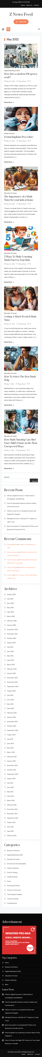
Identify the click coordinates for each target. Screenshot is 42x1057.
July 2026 (10, 599)
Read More (8, 102)
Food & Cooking (12, 872)
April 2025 (10, 660)
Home (23, 5)
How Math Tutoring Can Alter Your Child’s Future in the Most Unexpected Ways (20, 443)
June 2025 (10, 651)
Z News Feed (21, 14)
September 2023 (12, 730)
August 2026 (11, 594)
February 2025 (12, 669)
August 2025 (11, 643)
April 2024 (10, 708)
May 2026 (10, 607)
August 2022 (11, 778)
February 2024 (12, 713)
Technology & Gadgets (14, 894)
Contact (36, 5)
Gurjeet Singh (11, 567)
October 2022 (11, 770)
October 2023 (11, 726)
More (6, 984)
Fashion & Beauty (13, 868)
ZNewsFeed (22, 81)
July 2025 (10, 647)
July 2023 (10, 739)
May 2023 (10, 748)
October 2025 (11, 638)
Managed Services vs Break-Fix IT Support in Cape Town (22, 520)
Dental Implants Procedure (18, 137)
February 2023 (12, 757)
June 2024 (10, 700)
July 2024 (10, 695)
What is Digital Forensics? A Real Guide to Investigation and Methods (21, 497)
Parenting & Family (13, 886)
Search (6, 477)
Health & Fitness (9, 133)
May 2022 (10, 792)
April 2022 (10, 796)
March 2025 (11, 664)
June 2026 (10, 603)
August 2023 (11, 735)
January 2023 (11, 761)
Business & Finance (13, 850)
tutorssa (10, 575)
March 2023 (11, 752)
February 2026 (12, 621)
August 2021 (11, 822)
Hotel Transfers (12, 560)
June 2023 (10, 743)
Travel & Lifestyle (12, 899)
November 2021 (12, 814)
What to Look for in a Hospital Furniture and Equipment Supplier (21, 512)
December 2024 (12, 678)
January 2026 (11, 625)
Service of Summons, (14, 890)
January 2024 (11, 717)
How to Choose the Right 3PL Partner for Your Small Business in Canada (22, 1041)
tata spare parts (12, 552)
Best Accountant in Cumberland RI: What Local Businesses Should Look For (22, 527)
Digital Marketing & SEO (12, 70)
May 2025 (10, 656)
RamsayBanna (12, 544)
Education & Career (10, 193)
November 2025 (12, 634)
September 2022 (12, 774)
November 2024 (12, 682)
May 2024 (10, 704)
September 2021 (12, 818)
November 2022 (12, 765)
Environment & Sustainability (16, 864)
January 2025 (11, 673)
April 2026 (10, 612)
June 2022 (10, 787)
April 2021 (10, 831)
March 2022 (11, 800)
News (9, 881)
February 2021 (12, 835)
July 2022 (10, 783)
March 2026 (11, 616)
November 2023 (12, 721)
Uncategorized (12, 903)
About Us (29, 5)
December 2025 (12, 629)
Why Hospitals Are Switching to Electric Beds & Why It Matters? (22, 1034)
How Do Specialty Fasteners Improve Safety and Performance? (21, 504)
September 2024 (12, 686)
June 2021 (10, 827)
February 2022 (12, 805)
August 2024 (11, 691)
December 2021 (12, 809)
